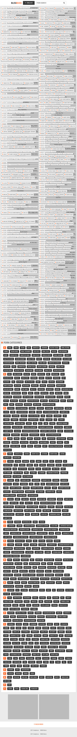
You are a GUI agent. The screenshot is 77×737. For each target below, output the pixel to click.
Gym (31, 484)
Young (42, 8)
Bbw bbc (6, 393)
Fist (16, 465)
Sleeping (42, 624)
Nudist (10, 582)
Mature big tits (20, 221)
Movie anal (24, 285)
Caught (23, 416)
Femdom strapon (53, 473)
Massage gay (58, 227)
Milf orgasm (44, 38)
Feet (32, 461)
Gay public (6, 271)
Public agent (8, 601)
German (55, 480)
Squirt (50, 624)
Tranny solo (6, 83)
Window (43, 79)
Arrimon (44, 348)
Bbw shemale (50, 397)
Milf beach (34, 97)
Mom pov (7, 571)
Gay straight (14, 271)
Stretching (53, 237)
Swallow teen (61, 110)
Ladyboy (18, 544)
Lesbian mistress (25, 337)
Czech (6, 412)
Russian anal (51, 616)
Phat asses (69, 218)
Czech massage (45, 44)
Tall (64, 662)
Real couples (15, 106)
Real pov (72, 126)
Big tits (48, 378)
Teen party (30, 319)
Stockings (25, 632)
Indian (10, 522)
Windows (71, 79)
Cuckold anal (51, 171)
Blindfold (15, 337)
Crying (52, 423)
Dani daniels (44, 442)
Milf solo (18, 563)
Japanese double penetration (53, 71)
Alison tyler (19, 370)
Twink (46, 662)
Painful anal (65, 601)
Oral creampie (45, 26)
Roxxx (33, 187)
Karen (53, 90)
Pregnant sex (6, 174)
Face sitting (18, 473)
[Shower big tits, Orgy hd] (19, 262)
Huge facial (33, 90)
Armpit (67, 355)
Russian (10, 613)
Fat (65, 461)
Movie (69, 567)
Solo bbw (16, 651)
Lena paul (36, 548)
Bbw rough (23, 47)
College (17, 431)
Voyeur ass (67, 277)
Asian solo (13, 355)
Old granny (33, 590)
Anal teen (31, 359)
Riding (13, 616)
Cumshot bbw (60, 218)
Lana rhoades (19, 548)
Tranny (54, 658)
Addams (60, 85)
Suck (30, 643)
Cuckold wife (6, 126)
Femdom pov (22, 74)
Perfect (52, 214)
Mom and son (8, 563)
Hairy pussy (18, 510)
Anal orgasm (20, 363)
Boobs (57, 389)
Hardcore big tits (60, 223)
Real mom (7, 620)
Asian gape (34, 59)
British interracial (62, 334)
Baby (38, 382)
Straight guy (32, 271)
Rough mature (32, 47)
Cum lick (25, 212)
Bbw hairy (37, 404)
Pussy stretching (68, 102)
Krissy (68, 237)
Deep (23, 446)
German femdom (45, 149)
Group (16, 484)
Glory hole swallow (8, 17)
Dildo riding (70, 61)
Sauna (29, 635)
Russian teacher (68, 8)
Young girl (24, 688)
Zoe (60, 51)
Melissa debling (60, 156)
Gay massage (33, 495)
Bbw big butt (51, 218)
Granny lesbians (55, 285)
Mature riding (7, 301)
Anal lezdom (68, 76)
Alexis (54, 351)
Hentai (60, 499)
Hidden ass (59, 277)
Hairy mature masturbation (20, 301)
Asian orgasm (27, 265)
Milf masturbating (65, 99)
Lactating (29, 552)
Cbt (65, 416)
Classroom (67, 51)
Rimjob (59, 613)
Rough (31, 613)
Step (28, 639)
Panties (34, 601)
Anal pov (48, 370)
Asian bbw (29, 370)
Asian (22, 348)
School (31, 628)
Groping (26, 488)
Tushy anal (6, 285)
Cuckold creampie (30, 427)
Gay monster (62, 47)
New (43, 582)
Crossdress (34, 435)
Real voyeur (31, 106)
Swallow (44, 632)
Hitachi (10, 499)
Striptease (55, 639)
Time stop (35, 666)
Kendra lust (44, 325)
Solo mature (60, 651)
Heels (38, 510)
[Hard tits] (57, 197)
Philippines (44, 290)
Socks (69, 632)
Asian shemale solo (17, 83)
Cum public (24, 17)
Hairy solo (68, 499)
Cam (46, 423)
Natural (28, 586)
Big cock (17, 385)
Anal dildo (36, 355)
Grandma (50, 121)
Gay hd (66, 227)
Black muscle (69, 174)
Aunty (39, 359)
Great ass (70, 223)
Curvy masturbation (25, 154)
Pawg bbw (14, 319)
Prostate (48, 601)
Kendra (60, 325)
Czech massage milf (53, 435)
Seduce (65, 285)
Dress (30, 446)
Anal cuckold (70, 171)
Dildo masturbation (15, 212)
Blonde (70, 401)
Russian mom (22, 616)
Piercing (35, 605)
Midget (19, 567)
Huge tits (29, 503)
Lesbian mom (26, 556)
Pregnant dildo (17, 174)
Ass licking (67, 359)
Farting (42, 465)
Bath (5, 404)
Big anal (50, 76)
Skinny (6, 628)
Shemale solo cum (18, 255)
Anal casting (32, 363)
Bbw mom (19, 404)
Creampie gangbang (45, 427)
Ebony (10, 454)
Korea (29, 541)
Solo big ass (19, 647)
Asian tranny (30, 325)
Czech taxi (58, 427)
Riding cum (71, 110)
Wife (9, 677)
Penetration (61, 90)
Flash (38, 469)
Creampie (49, 408)
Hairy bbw (66, 514)
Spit (61, 635)
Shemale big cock (29, 255)
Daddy (30, 438)
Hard (6, 503)
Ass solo (37, 351)
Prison (54, 605)
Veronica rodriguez (56, 102)
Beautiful (51, 385)
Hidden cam (41, 499)
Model (6, 579)
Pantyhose (6, 178)
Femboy (29, 465)
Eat (4, 171)
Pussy (27, 601)
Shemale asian (29, 83)
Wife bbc (24, 677)
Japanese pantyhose (16, 178)
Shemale (11, 624)
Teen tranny (20, 325)
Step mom (7, 632)
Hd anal (61, 159)
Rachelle (27, 187)
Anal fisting (65, 348)
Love (28, 548)
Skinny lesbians (65, 35)
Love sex (43, 223)
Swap (45, 635)
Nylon (17, 582)
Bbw (9, 374)
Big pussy (14, 401)
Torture (31, 662)
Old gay (6, 594)
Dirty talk (33, 442)
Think (64, 209)
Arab (16, 348)
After (65, 71)
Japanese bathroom (63, 133)
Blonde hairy (70, 19)
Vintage (18, 673)
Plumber (52, 61)
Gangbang (44, 296)
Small (68, 628)
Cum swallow (44, 110)
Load (17, 17)
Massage (25, 560)
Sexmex (34, 651)
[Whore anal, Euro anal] (19, 330)
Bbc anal (25, 389)
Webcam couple (53, 290)
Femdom (25, 461)
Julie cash (7, 537)
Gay (17, 480)
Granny (43, 121)
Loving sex (51, 223)
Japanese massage (10, 529)
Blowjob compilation (26, 139)
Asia (13, 366)
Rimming (38, 613)
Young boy (43, 227)
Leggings (67, 548)
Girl (43, 484)
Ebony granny (58, 121)
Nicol (16, 90)
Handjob (25, 499)
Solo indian (15, 313)
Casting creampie (8, 131)
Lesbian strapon (47, 548)
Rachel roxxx (6, 187)
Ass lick (6, 366)
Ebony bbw (17, 457)
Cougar (6, 435)
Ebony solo (49, 23)
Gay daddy (40, 491)
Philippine (62, 290)
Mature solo (68, 560)
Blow (4, 202)
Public (35, 598)
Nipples (66, 582)
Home (36, 503)
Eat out (20, 171)
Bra (52, 393)
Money (50, 563)
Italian (42, 522)
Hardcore (35, 514)
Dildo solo (7, 450)
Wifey (41, 677)
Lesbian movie (15, 285)
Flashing (51, 465)
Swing (44, 647)
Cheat (60, 431)
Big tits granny (30, 221)
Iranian (17, 522)
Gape (59, 234)
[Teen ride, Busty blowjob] (57, 323)
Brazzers (25, 378)
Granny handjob (37, 488)
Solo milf (7, 643)
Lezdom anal (58, 76)
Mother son (45, 579)
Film (14, 469)
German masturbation (58, 149)
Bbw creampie (28, 397)
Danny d (37, 446)
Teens (39, 662)
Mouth (16, 139)
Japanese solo (37, 529)
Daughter (51, 438)
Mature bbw (55, 579)
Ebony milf (22, 319)
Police (56, 601)
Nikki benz (19, 586)
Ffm (36, 465)
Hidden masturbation (48, 503)
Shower (45, 628)
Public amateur (63, 126)
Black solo (44, 174)
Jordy (6, 533)
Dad (44, 438)
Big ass (26, 374)
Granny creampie (52, 484)
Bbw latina (7, 397)
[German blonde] (19, 120)
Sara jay (16, 632)
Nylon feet (50, 582)
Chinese (32, 408)
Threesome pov (20, 71)
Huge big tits (68, 32)
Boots (44, 382)
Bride (30, 393)
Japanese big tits (51, 133)
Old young (69, 590)
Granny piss (50, 491)
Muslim (32, 571)
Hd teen (68, 159)
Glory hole (64, 484)
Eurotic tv (18, 454)
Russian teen (17, 620)
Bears (17, 389)
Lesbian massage (17, 552)
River (73, 51)
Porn (5, 609)
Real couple (6, 106)
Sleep (25, 624)
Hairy (17, 499)
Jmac (46, 102)
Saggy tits (53, 635)
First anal (46, 469)
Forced (10, 461)
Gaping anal (18, 59)
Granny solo (46, 480)
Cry (35, 423)
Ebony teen (6, 319)
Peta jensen (44, 214)
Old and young (22, 194)
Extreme (44, 454)
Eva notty (7, 457)
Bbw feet (58, 393)
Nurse (24, 582)
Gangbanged (70, 90)
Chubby (43, 117)
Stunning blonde (59, 257)
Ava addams (44, 61)
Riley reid (32, 616)
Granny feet (30, 491)
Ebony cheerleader (62, 330)
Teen (9, 658)
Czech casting (34, 416)
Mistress (27, 567)
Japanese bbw (64, 529)
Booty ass (63, 180)
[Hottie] (57, 283)
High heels (56, 510)
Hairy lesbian (29, 510)
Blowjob (20, 382)
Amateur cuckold (54, 363)
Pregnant (27, 598)
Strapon (64, 624)
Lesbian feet (52, 544)
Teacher (46, 658)
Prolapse (18, 601)
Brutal (43, 385)
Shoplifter (65, 639)
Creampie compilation (48, 431)
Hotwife (51, 507)
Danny (6, 446)
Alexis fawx (8, 370)
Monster (40, 571)
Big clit (33, 389)
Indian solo (6, 313)
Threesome (16, 662)
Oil (54, 590)
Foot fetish (22, 469)
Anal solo (46, 351)
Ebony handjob (45, 330)
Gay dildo (53, 47)
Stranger (7, 651)
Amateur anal (25, 355)
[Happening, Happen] (19, 15)
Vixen (32, 673)
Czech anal (68, 431)
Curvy (29, 423)
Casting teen (18, 131)
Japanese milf (42, 533)
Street (69, 651)
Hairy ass (19, 514)
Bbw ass (22, 401)
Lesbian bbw (8, 548)
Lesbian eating (11, 171)
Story (6, 639)
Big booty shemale (53, 180)
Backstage (27, 227)
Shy (36, 643)
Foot (51, 461)
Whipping (43, 76)
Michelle (49, 94)
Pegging (55, 598)
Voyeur (10, 673)
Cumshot (14, 419)
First (63, 469)
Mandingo (52, 325)
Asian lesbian (18, 147)
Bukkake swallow (8, 90)
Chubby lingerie (13, 154)
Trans (22, 658)
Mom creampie (58, 571)
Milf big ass (50, 277)
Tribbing (43, 666)
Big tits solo (30, 382)
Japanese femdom (50, 537)
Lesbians (42, 544)
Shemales (26, 654)
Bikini (66, 393)
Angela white (47, 355)
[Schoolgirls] (19, 333)
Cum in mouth (33, 419)
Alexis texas (54, 348)
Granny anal (25, 480)
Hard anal (46, 510)
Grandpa (64, 480)
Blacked (6, 382)
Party (68, 598)
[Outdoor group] (57, 144)
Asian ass (10, 202)
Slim (42, 71)
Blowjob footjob (70, 94)
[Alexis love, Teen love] (19, 144)
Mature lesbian (9, 567)
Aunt (5, 355)
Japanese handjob (29, 178)
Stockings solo (15, 654)
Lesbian (10, 544)
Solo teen (16, 643)
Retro (6, 616)
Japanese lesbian (7, 147)
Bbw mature (6, 47)
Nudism (36, 586)
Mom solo (59, 575)
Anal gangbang (45, 90)
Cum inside (15, 435)
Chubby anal (20, 423)
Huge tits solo (8, 514)
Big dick (43, 334)
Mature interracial (8, 221)
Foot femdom (13, 74)
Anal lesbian (44, 159)
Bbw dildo (44, 393)
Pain (41, 601)
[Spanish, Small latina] (57, 319)
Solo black (52, 174)
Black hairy (61, 237)
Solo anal (29, 647)
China (39, 412)
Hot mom (43, 507)
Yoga (16, 688)
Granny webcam (18, 491)
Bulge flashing (59, 194)
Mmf (34, 567)
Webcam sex (27, 174)
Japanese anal (24, 529)
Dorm (10, 438)
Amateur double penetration (11, 249)
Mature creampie (28, 575)
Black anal (52, 191)
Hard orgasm (44, 19)
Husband (59, 507)
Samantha (6, 32)
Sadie (52, 330)
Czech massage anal (51, 412)
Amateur (36, 348)
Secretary (43, 202)
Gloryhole (7, 484)
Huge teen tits (59, 32)
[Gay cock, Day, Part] (57, 113)
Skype (37, 647)
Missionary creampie (29, 131)
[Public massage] (19, 115)
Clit (40, 423)
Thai (4, 325)
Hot (22, 503)
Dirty (44, 446)
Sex (24, 628)
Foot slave (17, 476)
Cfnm (12, 412)
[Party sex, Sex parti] (57, 269)
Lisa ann (33, 544)
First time (7, 469)
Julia (51, 533)
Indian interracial (26, 249)
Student (35, 639)
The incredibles (69, 85)
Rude (11, 59)
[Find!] (64, 3)
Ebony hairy (44, 237)
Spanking (33, 624)
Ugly (17, 670)
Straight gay (23, 271)
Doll (66, 442)
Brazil (67, 397)
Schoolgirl (44, 643)
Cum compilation (7, 139)
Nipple (59, 582)
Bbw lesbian (8, 385)
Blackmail (60, 382)
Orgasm (10, 590)
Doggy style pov (15, 32)
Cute (42, 419)
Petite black (49, 32)
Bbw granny (17, 374)
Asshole (65, 363)
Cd (55, 419)
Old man (24, 590)
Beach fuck (26, 97)
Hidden (43, 277)
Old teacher (50, 8)
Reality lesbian (28, 171)
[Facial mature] (19, 218)
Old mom (30, 194)
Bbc (48, 374)
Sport (22, 639)
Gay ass (53, 26)
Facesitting (8, 465)
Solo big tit (70, 156)
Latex (26, 544)
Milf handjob (54, 99)
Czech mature (70, 44)
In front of (61, 171)
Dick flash (24, 442)
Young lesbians (54, 35)
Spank (38, 628)
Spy (12, 628)
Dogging (6, 442)
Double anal (15, 446)
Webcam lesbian (60, 262)
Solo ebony (58, 23)
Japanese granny (29, 533)
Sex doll (43, 51)
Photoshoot (6, 227)
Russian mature (49, 613)
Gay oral (59, 26)
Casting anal (8, 423)
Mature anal (49, 560)
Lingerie (6, 552)
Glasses (7, 491)
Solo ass (37, 635)
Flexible (33, 473)
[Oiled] (19, 43)
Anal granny (58, 355)
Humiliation (7, 510)
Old (17, 590)
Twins (6, 666)
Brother (41, 389)
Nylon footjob (8, 586)
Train (58, 662)
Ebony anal (44, 191)
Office (42, 590)
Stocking (14, 639)
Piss (9, 598)
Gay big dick (68, 26)
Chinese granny (62, 423)
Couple (61, 419)
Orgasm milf (53, 38)
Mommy (15, 571)
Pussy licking (44, 35)
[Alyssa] (57, 187)
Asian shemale (58, 370)
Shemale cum (6, 255)
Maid (43, 563)
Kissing (49, 541)
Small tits (25, 651)
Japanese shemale (51, 529)
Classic (49, 419)
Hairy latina (66, 117)
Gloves (5, 183)
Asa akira (38, 370)
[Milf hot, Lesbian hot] (19, 88)
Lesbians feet (68, 552)
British (51, 382)
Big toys (5, 59)
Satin (6, 654)
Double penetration (55, 446)
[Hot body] (57, 68)
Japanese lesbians (29, 147)
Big (13, 382)
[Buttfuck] (19, 29)
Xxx (9, 685)
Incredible (53, 85)
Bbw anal (55, 374)
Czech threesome (56, 209)
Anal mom (42, 363)
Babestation (39, 397)
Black (42, 23)
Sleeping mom (55, 643)
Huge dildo (52, 234)
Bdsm (33, 374)
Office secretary (62, 202)
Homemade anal (55, 514)
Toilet (38, 658)
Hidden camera (32, 507)
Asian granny (20, 359)
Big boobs (26, 385)
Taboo (61, 658)
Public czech (53, 126)
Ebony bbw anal (62, 191)
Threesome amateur (8, 71)
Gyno (36, 484)
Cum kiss (24, 435)
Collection (52, 296)
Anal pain (60, 366)
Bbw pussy (14, 47)
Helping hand (44, 99)
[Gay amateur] (19, 191)
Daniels (5, 212)
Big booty (43, 180)
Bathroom (17, 397)
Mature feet (8, 575)
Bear (24, 393)
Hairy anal (14, 503)
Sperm (24, 643)
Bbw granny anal (48, 404)
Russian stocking (25, 183)
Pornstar (25, 609)
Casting (68, 408)
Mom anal (58, 563)
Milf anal (61, 567)
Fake (26, 473)
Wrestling (65, 677)
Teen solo (7, 662)
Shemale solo (15, 635)
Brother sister (33, 401)
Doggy (53, 442)
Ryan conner (62, 616)
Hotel (59, 503)
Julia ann (54, 526)
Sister (19, 624)
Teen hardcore (69, 296)
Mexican (40, 575)
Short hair (54, 654)
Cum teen (53, 110)
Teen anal (30, 658)
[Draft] (57, 29)
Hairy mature (8, 507)
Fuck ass (26, 59)
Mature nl (23, 571)
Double (60, 442)
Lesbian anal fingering (11, 556)
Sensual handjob (17, 187)
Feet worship (27, 476)
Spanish (49, 117)
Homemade (51, 499)
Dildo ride (68, 446)
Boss (36, 393)
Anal (9, 348)
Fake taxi (56, 469)
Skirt (51, 651)
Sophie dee (66, 643)
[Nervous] (57, 240)
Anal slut (28, 202)
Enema (27, 454)
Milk (25, 563)
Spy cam (45, 654)
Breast (43, 133)
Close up (7, 427)
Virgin (26, 673)
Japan (19, 526)
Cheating (15, 416)
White (57, 677)
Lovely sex (50, 257)
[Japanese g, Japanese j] (19, 109)
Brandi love (61, 385)
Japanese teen (67, 533)
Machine (17, 575)
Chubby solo (64, 412)
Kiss (35, 541)
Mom (9, 560)
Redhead (41, 616)
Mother (58, 560)
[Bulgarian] (19, 199)
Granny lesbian (45, 285)
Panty (22, 605)
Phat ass (43, 218)
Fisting (18, 461)
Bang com (60, 296)
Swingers (35, 632)
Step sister (8, 647)
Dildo (23, 438)
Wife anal (7, 681)
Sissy (56, 624)
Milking (13, 579)
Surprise (63, 647)
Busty (6, 401)
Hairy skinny (53, 19)
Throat (26, 666)
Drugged (15, 442)
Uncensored (26, 670)
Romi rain (41, 620)
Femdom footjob (32, 74)
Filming (24, 106)
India (35, 522)
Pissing (42, 598)
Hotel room (17, 97)
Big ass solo (44, 156)
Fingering (64, 473)
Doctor (37, 438)
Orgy (48, 590)
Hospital (44, 514)
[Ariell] (57, 66)
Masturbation (34, 563)
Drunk (17, 438)
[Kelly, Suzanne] (19, 209)
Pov (42, 102)
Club (42, 435)
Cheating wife (17, 427)
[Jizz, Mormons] (57, 115)
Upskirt (10, 670)
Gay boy (51, 227)
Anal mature (56, 359)
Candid (6, 419)
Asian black (66, 23)
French (22, 465)
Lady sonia (39, 552)
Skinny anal (45, 639)
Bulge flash (44, 194)
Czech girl (71, 209)
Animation (21, 366)
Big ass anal (8, 389)
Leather (58, 548)
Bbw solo (41, 374)
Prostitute (63, 605)
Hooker (65, 510)
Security (52, 632)
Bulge (51, 194)
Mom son (39, 560)
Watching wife (26, 126)
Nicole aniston (33, 582)
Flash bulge (69, 194)
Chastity (23, 419)
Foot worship (68, 465)
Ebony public (50, 334)
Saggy (53, 628)
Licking (48, 552)
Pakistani (7, 605)
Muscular (60, 174)
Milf (32, 560)
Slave (18, 628)
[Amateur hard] (19, 244)
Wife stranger (16, 126)
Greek (59, 491)
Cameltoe (68, 427)
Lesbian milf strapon (64, 38)
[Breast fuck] (57, 168)
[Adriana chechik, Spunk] (57, 152)
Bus (62, 374)
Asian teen (31, 366)
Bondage (56, 378)
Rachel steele (21, 613)
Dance (70, 438)
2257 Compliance (34, 730)
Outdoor (60, 590)
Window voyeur (51, 79)
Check (4, 154)
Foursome (7, 476)
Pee (62, 598)
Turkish (68, 658)
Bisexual (35, 385)
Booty (63, 401)
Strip (6, 635)
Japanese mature (66, 526)
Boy (63, 378)
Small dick (6, 265)
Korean (10, 541)
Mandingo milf (68, 325)
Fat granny (7, 473)
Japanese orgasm (16, 265)
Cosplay (40, 408)
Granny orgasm (64, 488)
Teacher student (52, 51)
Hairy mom (12, 194)
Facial (59, 465)
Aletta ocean (8, 359)
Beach (17, 378)
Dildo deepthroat (68, 234)
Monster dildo (45, 47)
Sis (23, 635)
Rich (42, 54)
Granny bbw (22, 495)
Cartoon (7, 416)
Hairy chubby (57, 117)
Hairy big (61, 19)
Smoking (61, 632)
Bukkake (34, 378)
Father (31, 469)
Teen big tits (52, 202)
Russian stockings (14, 183)
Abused (52, 366)
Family (39, 461)
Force (45, 461)
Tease (13, 666)
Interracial (27, 522)
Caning (49, 416)
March (70, 47)
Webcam (16, 677)
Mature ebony (68, 121)
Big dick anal (19, 202)
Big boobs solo (67, 389)
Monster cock (66, 579)
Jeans (58, 533)
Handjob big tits (31, 71)
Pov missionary (26, 32)
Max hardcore (23, 579)
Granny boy (30, 281)
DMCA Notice (43, 730)
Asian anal (14, 351)
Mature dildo (60, 61)
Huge (42, 32)
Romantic (67, 613)
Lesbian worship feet (65, 544)
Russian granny (30, 620)
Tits (52, 662)
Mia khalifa (51, 567)
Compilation (59, 408)
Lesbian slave (6, 337)
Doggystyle (59, 8)
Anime (6, 351)
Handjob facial (59, 54)
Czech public (44, 126)
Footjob (5, 74)
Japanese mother (36, 537)
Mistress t (34, 579)
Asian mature (8, 363)
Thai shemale (11, 325)
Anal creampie (26, 351)
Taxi (24, 662)
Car (43, 416)
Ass (28, 348)
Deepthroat (44, 234)
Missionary (49, 575)
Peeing (15, 605)
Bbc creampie (54, 401)
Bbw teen (44, 401)
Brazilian (28, 404)
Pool (28, 605)
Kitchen (41, 541)
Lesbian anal (57, 552)
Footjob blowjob (59, 94)
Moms (67, 575)
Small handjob (69, 54)
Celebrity (58, 416)
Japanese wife (15, 533)
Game (6, 488)
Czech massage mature (57, 44)
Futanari (42, 473)
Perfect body (69, 214)
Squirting (68, 635)
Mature (5, 194)
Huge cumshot (24, 90)
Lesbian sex (53, 159)
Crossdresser (22, 412)
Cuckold (43, 171)
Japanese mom (29, 526)
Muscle (48, 571)
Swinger (61, 628)
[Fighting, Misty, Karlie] (57, 64)
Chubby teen (8, 431)
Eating (62, 454)
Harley (43, 257)
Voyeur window (62, 79)
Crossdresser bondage (30, 431)
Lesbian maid (59, 214)
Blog (16, 3)
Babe (11, 404)
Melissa (52, 156)
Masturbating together (47, 262)
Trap (19, 666)
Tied (69, 662)
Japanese (11, 526)
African (46, 359)
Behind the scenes (17, 227)
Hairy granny (20, 507)
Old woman (14, 281)
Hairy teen (7, 518)
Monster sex (49, 54)
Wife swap (33, 677)
